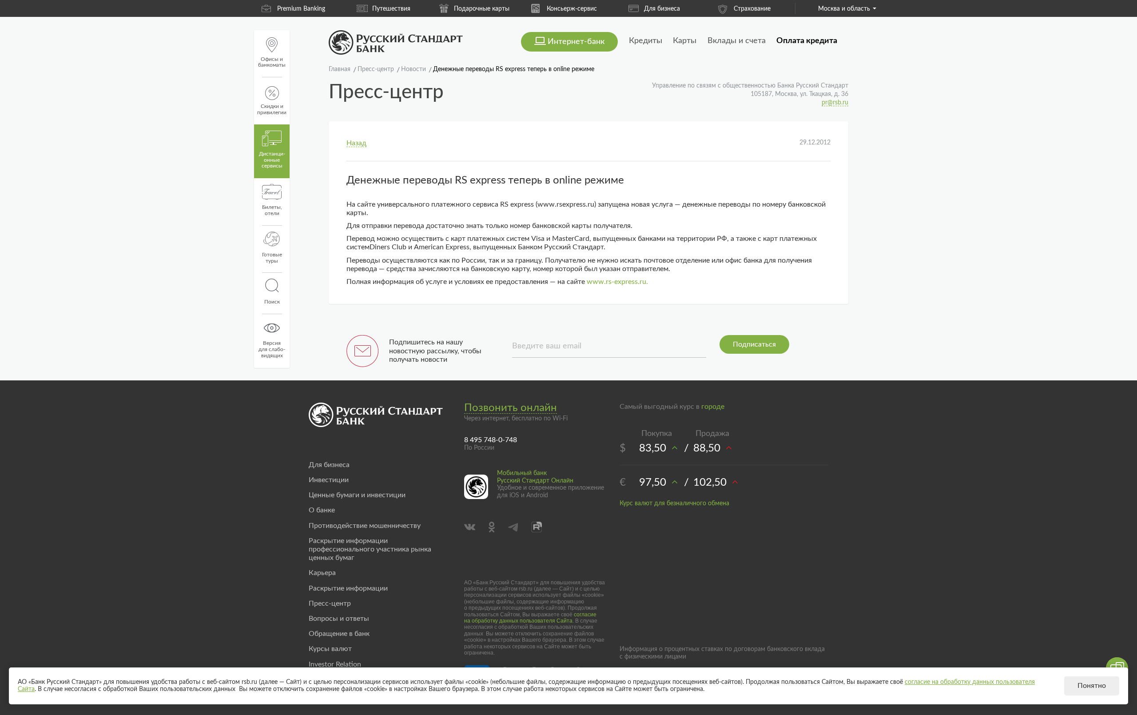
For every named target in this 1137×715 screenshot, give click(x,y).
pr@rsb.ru (835, 103)
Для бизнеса (596, 9)
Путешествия (325, 9)
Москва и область (844, 9)
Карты (684, 41)
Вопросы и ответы (339, 618)
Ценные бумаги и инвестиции (357, 495)
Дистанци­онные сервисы (272, 160)
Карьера (322, 572)
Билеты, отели (272, 210)
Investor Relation (335, 664)
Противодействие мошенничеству (365, 525)
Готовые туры (272, 258)
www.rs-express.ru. (617, 281)
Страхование (686, 9)
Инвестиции (329, 479)
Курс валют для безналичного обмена (674, 503)
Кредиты (645, 41)
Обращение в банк (339, 633)
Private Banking (776, 9)
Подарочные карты (416, 9)
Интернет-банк (576, 42)
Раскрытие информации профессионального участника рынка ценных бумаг (370, 549)
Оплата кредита (806, 41)
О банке (322, 510)
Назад (356, 143)
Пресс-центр (330, 603)
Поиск (272, 301)
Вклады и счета (737, 41)
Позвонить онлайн (510, 408)
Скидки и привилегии (271, 109)
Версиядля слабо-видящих (271, 349)
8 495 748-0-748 (490, 439)
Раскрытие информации (348, 588)
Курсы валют (330, 648)
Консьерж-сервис (506, 9)
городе (712, 406)
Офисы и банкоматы (272, 62)
